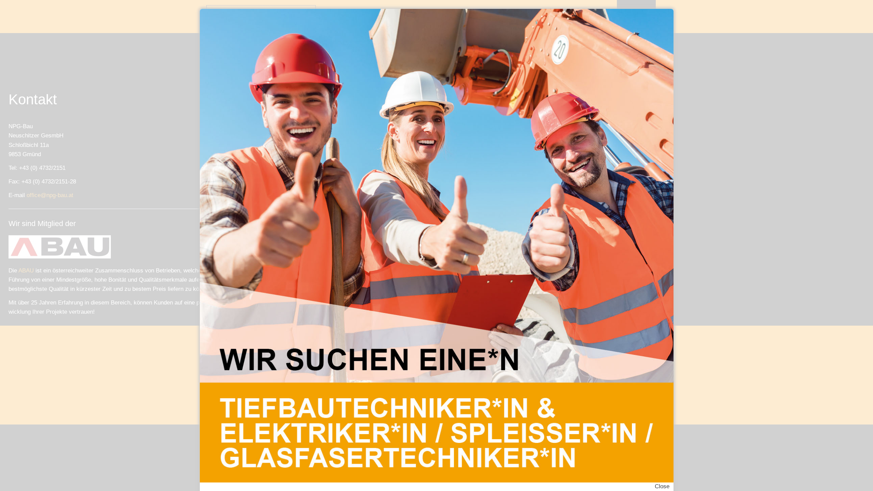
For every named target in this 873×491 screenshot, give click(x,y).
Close (662, 486)
